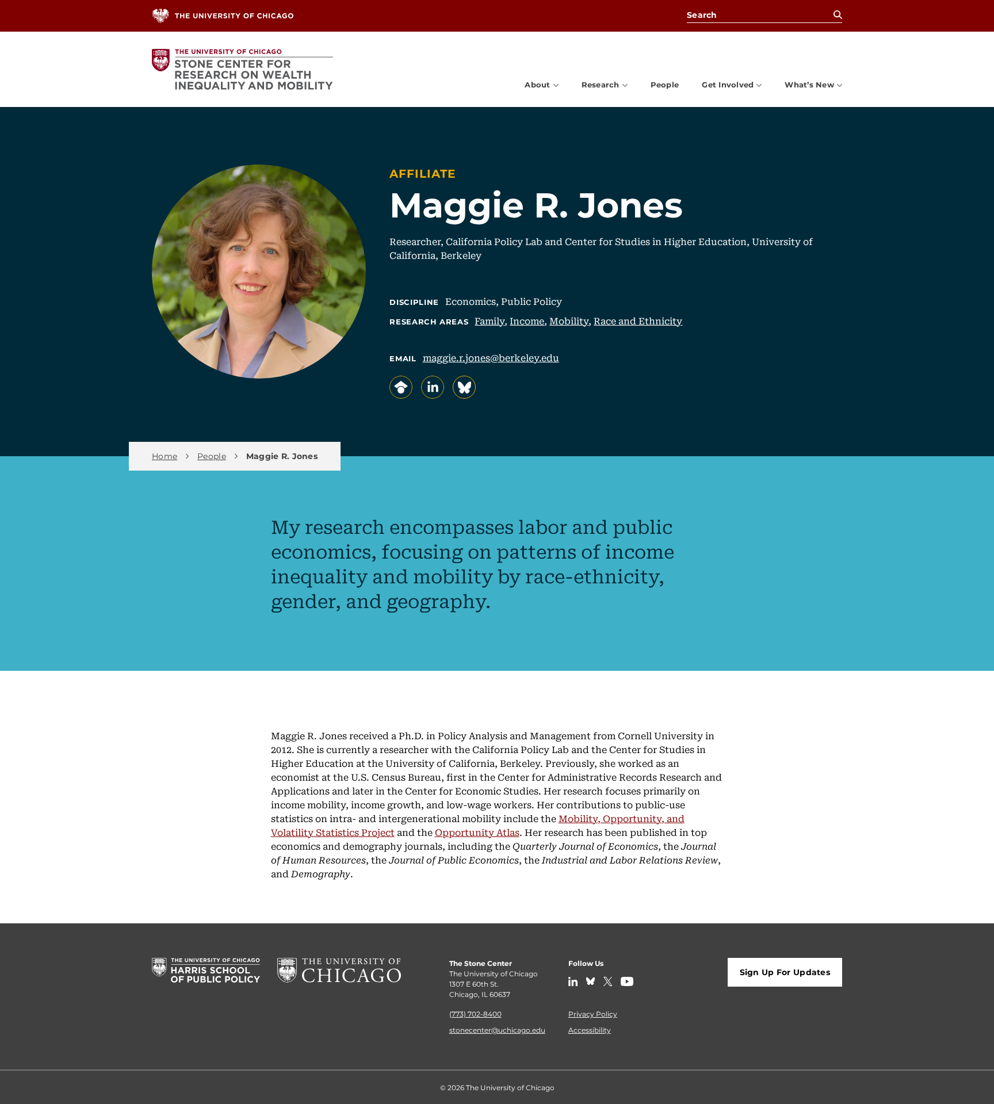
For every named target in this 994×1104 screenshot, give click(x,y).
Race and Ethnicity (638, 320)
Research (601, 84)
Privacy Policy (592, 1013)
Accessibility (589, 1029)
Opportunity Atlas (477, 832)
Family (489, 320)
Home (164, 456)
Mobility (568, 320)
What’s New (809, 84)
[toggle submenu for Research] (625, 85)
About (537, 84)
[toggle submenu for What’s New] (839, 85)
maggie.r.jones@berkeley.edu (491, 357)
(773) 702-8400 (475, 1013)
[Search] (837, 15)
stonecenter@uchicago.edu (497, 1029)
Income (527, 320)
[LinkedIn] (573, 981)
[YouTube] (627, 981)
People (665, 84)
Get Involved (728, 84)
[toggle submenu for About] (556, 85)
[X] (608, 981)
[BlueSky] (590, 981)
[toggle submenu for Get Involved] (759, 85)
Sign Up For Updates (785, 972)
